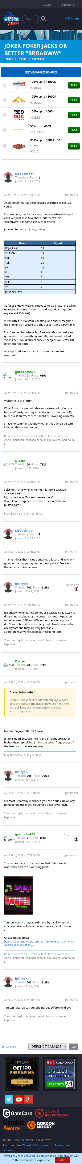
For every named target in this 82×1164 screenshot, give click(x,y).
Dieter (20, 460)
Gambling (38, 58)
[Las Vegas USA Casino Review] (18, 85)
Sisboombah (24, 174)
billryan (21, 583)
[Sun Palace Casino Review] (18, 100)
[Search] (44, 19)
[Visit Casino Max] (60, 1074)
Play (74, 85)
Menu (69, 18)
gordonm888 (25, 372)
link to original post (21, 711)
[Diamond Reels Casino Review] (18, 129)
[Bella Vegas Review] (18, 146)
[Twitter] (9, 1099)
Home (9, 58)
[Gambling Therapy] (40, 1125)
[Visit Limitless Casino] (22, 1074)
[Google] (28, 1099)
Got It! (62, 1160)
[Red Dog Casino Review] (18, 114)
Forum (22, 58)
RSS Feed (10, 1047)
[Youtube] (19, 1099)
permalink (71, 195)
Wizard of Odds (31, 1145)
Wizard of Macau (53, 1145)
